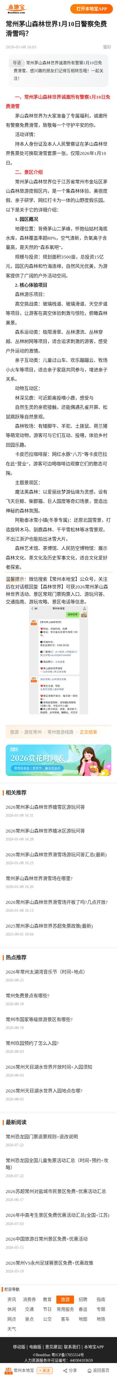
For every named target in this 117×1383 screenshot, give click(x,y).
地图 (83, 1319)
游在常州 (33, 732)
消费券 (29, 1299)
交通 (29, 1309)
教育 (47, 1299)
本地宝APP (94, 1347)
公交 (47, 1319)
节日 (47, 1309)
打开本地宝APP (91, 9)
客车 (65, 1319)
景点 (29, 1319)
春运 (83, 1309)
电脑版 (35, 1347)
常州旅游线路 (60, 732)
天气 (11, 1329)
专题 (101, 1309)
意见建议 (53, 1347)
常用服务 (65, 1309)
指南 (101, 1299)
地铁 (101, 1319)
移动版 (19, 1347)
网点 (11, 1319)
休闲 (11, 1309)
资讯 (11, 1299)
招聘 (83, 1299)
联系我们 (72, 1347)
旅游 (14, 732)
